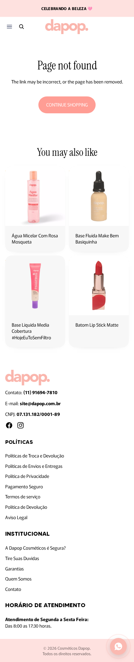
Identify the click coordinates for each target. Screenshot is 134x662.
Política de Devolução (26, 507)
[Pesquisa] (21, 26)
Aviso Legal (16, 517)
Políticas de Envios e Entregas (33, 466)
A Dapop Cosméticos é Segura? (35, 548)
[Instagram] (20, 425)
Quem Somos (18, 578)
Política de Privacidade (27, 476)
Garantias (14, 568)
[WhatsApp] (118, 646)
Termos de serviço (22, 496)
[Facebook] (9, 425)
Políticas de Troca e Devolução (34, 455)
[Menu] (9, 27)
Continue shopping (67, 104)
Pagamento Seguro (24, 486)
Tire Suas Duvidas (22, 558)
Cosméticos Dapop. (74, 648)
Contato (13, 589)
